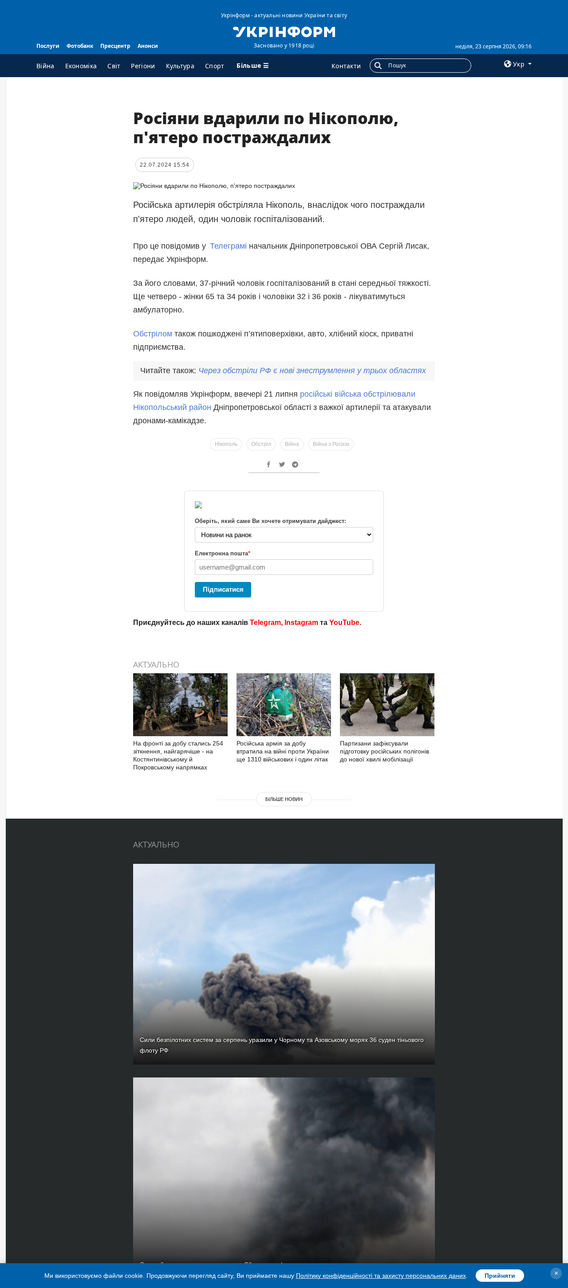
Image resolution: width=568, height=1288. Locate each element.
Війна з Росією (331, 444)
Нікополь (226, 444)
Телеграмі (229, 246)
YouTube (344, 622)
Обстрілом (152, 333)
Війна (45, 66)
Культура (180, 66)
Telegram (265, 622)
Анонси (148, 46)
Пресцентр (115, 46)
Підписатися (223, 589)
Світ (113, 66)
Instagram (301, 622)
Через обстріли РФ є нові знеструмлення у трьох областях (312, 370)
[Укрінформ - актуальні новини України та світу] (284, 31)
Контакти (346, 66)
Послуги (47, 46)
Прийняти (500, 1275)
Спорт (215, 66)
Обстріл (261, 444)
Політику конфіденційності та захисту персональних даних (381, 1275)
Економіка (81, 66)
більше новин (284, 799)
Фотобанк (80, 46)
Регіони (143, 66)
